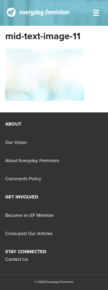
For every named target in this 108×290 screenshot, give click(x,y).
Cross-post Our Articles (28, 233)
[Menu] (96, 12)
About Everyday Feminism (32, 160)
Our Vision (16, 142)
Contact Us (16, 259)
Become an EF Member (29, 215)
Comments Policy (23, 179)
